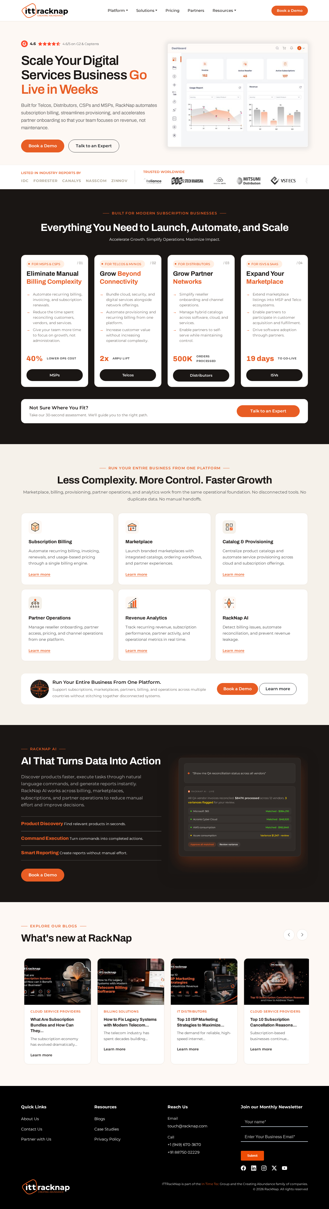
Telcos (128, 375)
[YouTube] (284, 1168)
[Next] (302, 934)
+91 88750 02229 (183, 1152)
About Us (30, 1118)
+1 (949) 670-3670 (184, 1144)
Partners (196, 10)
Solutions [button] (145, 10)
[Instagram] (264, 1168)
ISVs (274, 375)
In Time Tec (210, 1184)
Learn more (39, 574)
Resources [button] (223, 10)
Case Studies (106, 1129)
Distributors (201, 375)
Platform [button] (116, 10)
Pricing (172, 10)
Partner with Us (36, 1139)
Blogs (99, 1118)
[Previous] (289, 934)
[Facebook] (243, 1168)
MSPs (55, 375)
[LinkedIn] (253, 1168)
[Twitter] (274, 1168)
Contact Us (31, 1129)
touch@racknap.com (187, 1126)
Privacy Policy (107, 1139)
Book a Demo (290, 10)
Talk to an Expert (268, 411)
